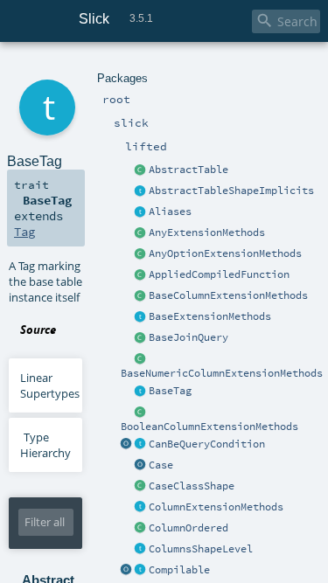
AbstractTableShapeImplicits (231, 190)
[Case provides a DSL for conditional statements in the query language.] (141, 466)
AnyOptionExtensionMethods (225, 253)
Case (161, 465)
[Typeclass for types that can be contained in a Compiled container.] (141, 571)
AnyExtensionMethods (207, 232)
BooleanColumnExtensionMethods (209, 426)
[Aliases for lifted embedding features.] (141, 212)
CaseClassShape (191, 486)
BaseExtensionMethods (210, 316)
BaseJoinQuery (188, 337)
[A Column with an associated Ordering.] (141, 529)
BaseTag (170, 391)
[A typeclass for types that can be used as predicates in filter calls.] (141, 445)
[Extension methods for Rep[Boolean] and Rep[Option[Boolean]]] (141, 413)
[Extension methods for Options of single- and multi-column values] (141, 254)
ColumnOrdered (188, 528)
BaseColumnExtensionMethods (228, 295)
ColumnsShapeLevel (201, 549)
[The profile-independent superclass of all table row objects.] (141, 170)
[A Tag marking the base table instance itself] (141, 392)
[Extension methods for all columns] (141, 508)
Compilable (179, 570)
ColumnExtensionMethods (216, 507)
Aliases (170, 211)
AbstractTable (188, 169)
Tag (24, 231)
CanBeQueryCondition (207, 444)
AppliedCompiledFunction (219, 274)
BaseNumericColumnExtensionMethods (222, 373)
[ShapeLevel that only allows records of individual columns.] (141, 550)
